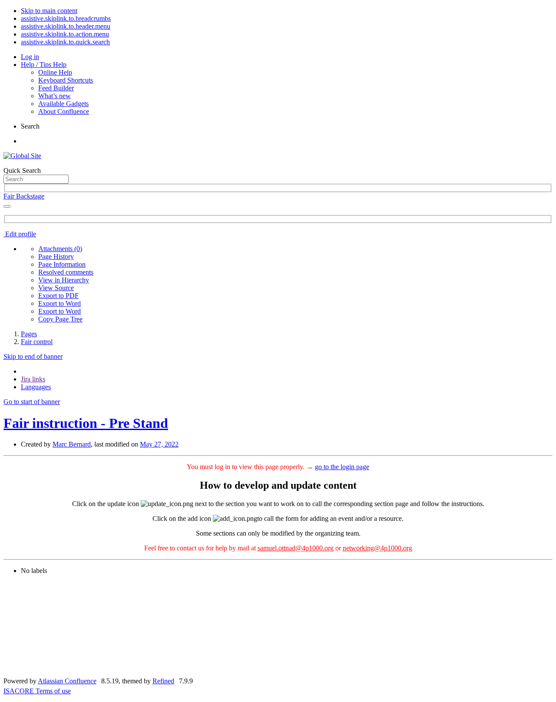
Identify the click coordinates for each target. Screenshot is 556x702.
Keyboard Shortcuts (65, 80)
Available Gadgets (63, 103)
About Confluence (63, 111)
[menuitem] (60, 248)
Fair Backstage (23, 196)
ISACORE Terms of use (37, 691)
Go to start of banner (31, 401)
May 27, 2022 (159, 444)
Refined (163, 681)
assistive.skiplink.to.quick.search (65, 42)
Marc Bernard (72, 444)
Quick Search (22, 170)
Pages (29, 334)
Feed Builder (56, 88)
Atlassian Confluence (67, 681)
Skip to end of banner (33, 356)
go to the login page (342, 466)
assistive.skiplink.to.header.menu (65, 26)
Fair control (37, 341)
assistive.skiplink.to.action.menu (65, 34)
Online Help (55, 72)
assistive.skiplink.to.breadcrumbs (66, 18)
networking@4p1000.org (377, 548)
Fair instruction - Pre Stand (85, 423)
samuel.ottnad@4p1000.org (296, 548)
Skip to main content (49, 10)
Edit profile (19, 234)
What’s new (54, 95)
